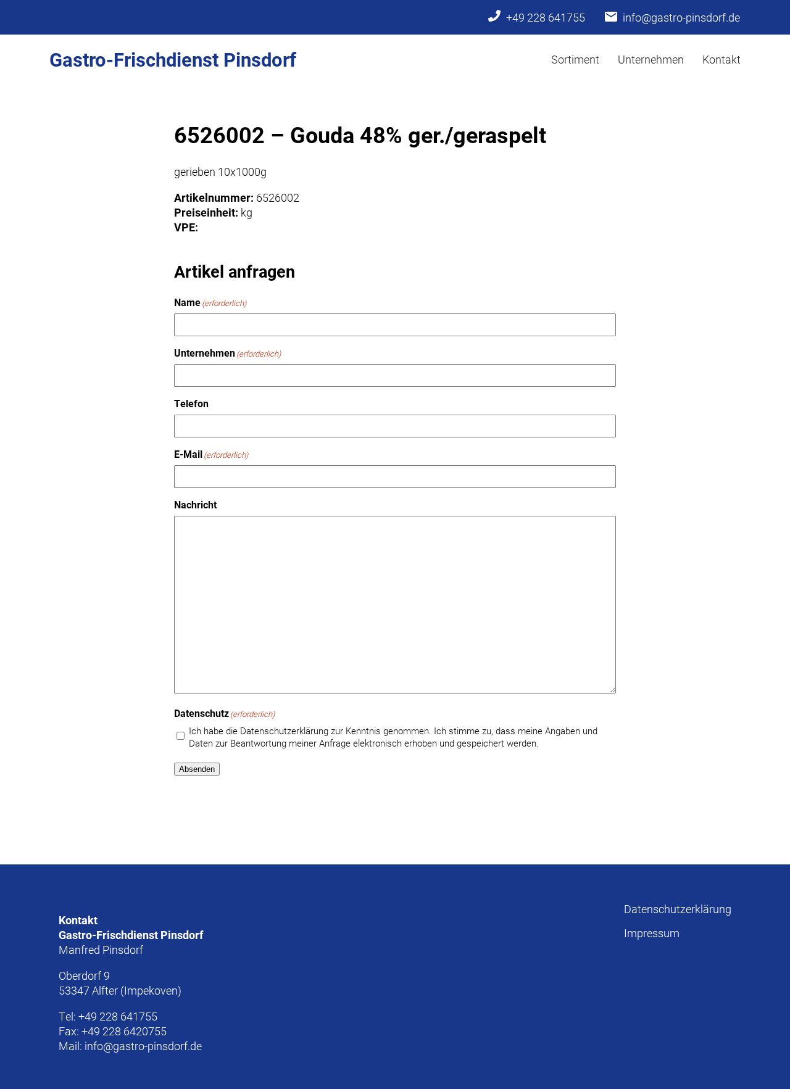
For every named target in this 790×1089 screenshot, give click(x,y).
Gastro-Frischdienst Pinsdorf (172, 59)
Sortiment (575, 59)
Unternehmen (651, 59)
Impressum (652, 932)
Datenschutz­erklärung (677, 908)
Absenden (197, 769)
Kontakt (721, 59)
